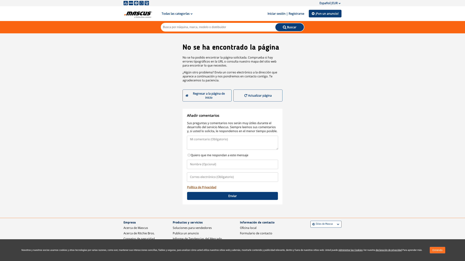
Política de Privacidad (201, 187)
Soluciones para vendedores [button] (192, 228)
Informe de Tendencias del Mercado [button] (197, 239)
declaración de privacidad (389, 250)
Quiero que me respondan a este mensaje (219, 155)
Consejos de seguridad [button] (139, 239)
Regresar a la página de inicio (209, 96)
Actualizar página (260, 96)
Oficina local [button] (248, 228)
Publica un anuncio (186, 233)
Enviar (232, 196)
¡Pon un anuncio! (327, 14)
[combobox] (312, 224)
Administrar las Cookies (350, 250)
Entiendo (437, 250)
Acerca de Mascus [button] (136, 228)
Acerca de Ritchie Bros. (139, 233)
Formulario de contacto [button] (256, 233)
